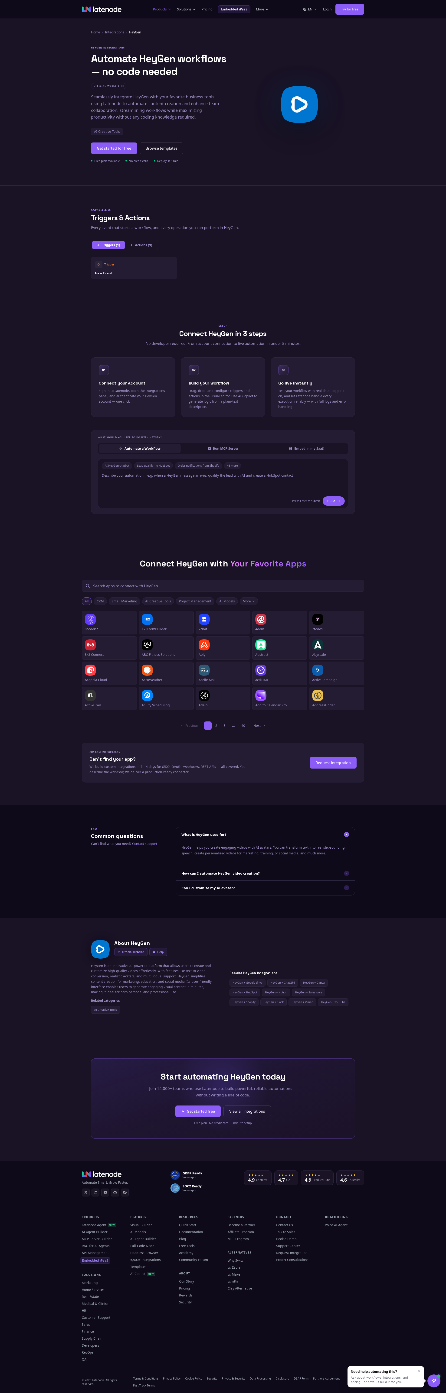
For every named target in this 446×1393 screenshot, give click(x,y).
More (260, 9)
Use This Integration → (134, 268)
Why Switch (237, 1260)
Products (160, 9)
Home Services (93, 1289)
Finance (88, 1331)
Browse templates (161, 148)
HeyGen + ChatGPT (282, 983)
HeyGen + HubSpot (245, 992)
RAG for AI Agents (96, 1246)
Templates (138, 1266)
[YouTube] (105, 1192)
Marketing (90, 1282)
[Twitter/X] (86, 1192)
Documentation (191, 1232)
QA (84, 1359)
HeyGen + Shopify (244, 1002)
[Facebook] (125, 1192)
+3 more (232, 466)
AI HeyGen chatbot (117, 466)
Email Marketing (124, 601)
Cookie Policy (193, 1378)
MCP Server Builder (97, 1239)
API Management (95, 1253)
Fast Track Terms (144, 1385)
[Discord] (115, 1192)
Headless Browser (144, 1253)
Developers (90, 1345)
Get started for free (114, 148)
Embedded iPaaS (234, 9)
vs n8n (233, 1281)
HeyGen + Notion (276, 992)
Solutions (184, 9)
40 (243, 725)
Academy (186, 1253)
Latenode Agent (98, 1225)
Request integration (333, 762)
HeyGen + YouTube (333, 1002)
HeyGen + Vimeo (302, 1002)
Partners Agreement (326, 1378)
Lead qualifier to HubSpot (153, 466)
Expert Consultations (292, 1259)
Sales (86, 1324)
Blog (182, 1239)
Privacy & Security (233, 1378)
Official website (133, 952)
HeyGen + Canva (314, 983)
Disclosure (282, 1378)
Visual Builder (141, 1225)
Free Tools (187, 1246)
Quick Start (187, 1225)
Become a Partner (241, 1225)
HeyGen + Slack (273, 1002)
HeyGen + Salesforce (308, 992)
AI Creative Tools (107, 131)
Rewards (186, 1295)
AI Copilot (142, 1273)
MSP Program (238, 1239)
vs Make (234, 1274)
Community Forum (193, 1259)
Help (160, 952)
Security (185, 1302)
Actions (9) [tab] (143, 245)
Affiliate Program (241, 1232)
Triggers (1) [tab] (111, 245)
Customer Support (96, 1317)
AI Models (227, 601)
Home (95, 32)
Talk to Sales (285, 1232)
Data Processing (260, 1378)
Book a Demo (286, 1239)
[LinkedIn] (95, 1192)
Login (327, 9)
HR (84, 1310)
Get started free (201, 1111)
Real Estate (90, 1296)
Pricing (207, 9)
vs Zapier (235, 1267)
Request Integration (292, 1253)
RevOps (88, 1352)
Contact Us (284, 1225)
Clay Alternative (240, 1288)
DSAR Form (301, 1378)
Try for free (349, 9)
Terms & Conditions (145, 1378)
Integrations (114, 32)
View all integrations (247, 1111)
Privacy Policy (171, 1378)
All (87, 601)
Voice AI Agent (336, 1225)
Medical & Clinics (95, 1303)
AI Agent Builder (95, 1232)
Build (331, 501)
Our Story (186, 1281)
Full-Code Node (142, 1246)
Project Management (195, 601)
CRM (100, 601)
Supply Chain (92, 1338)
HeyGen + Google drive (247, 983)
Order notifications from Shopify (198, 466)
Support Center (288, 1246)
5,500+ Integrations (145, 1259)
